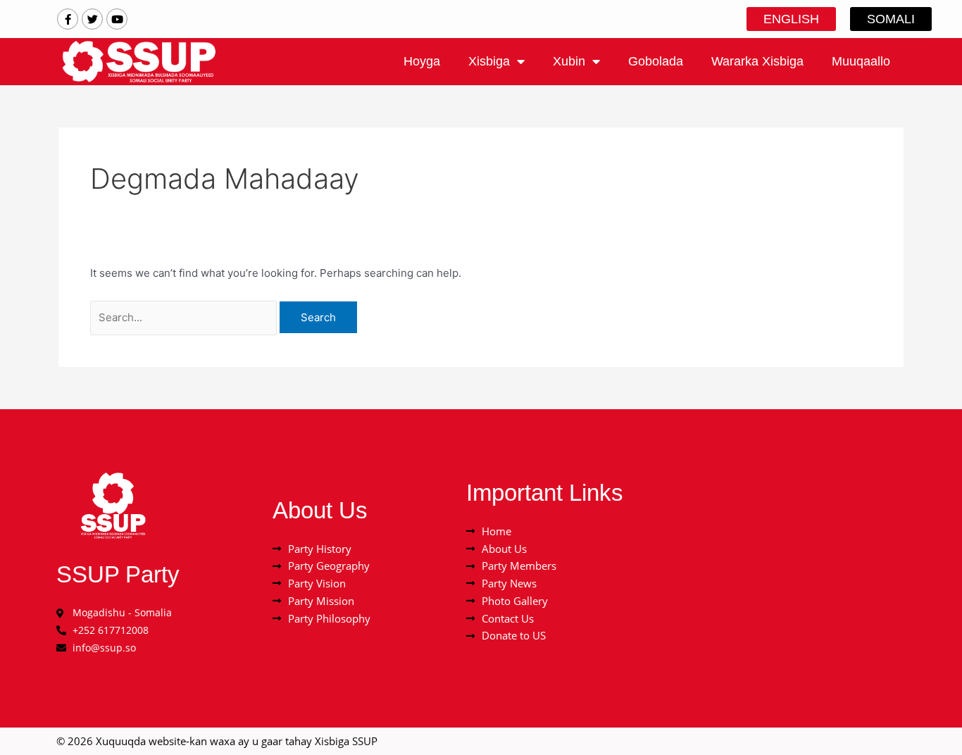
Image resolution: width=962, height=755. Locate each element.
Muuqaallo (861, 61)
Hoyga (422, 61)
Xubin (569, 61)
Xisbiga (489, 61)
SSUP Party (118, 574)
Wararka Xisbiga (757, 61)
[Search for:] (185, 317)
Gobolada (655, 61)
